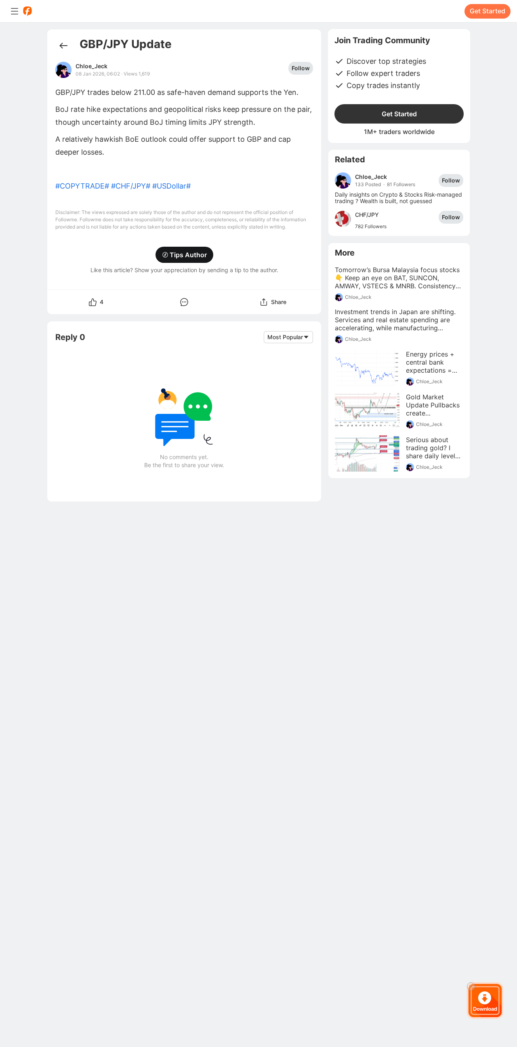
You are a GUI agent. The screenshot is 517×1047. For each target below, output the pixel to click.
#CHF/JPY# (130, 186)
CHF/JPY (367, 214)
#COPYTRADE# (82, 186)
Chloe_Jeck (91, 66)
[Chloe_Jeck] (343, 180)
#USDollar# (171, 186)
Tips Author (188, 255)
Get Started (487, 11)
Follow (301, 68)
